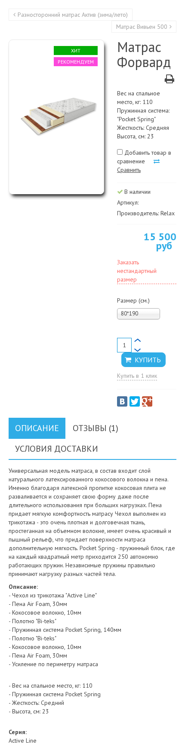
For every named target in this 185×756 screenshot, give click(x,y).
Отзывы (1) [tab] (95, 428)
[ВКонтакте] (122, 401)
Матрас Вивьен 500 (141, 27)
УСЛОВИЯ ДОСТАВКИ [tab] (56, 448)
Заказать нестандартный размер (137, 270)
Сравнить (129, 170)
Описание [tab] (37, 428)
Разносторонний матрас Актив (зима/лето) (73, 14)
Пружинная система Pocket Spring (56, 630)
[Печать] (169, 80)
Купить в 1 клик (137, 376)
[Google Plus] (147, 401)
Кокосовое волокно (38, 612)
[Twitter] (135, 401)
